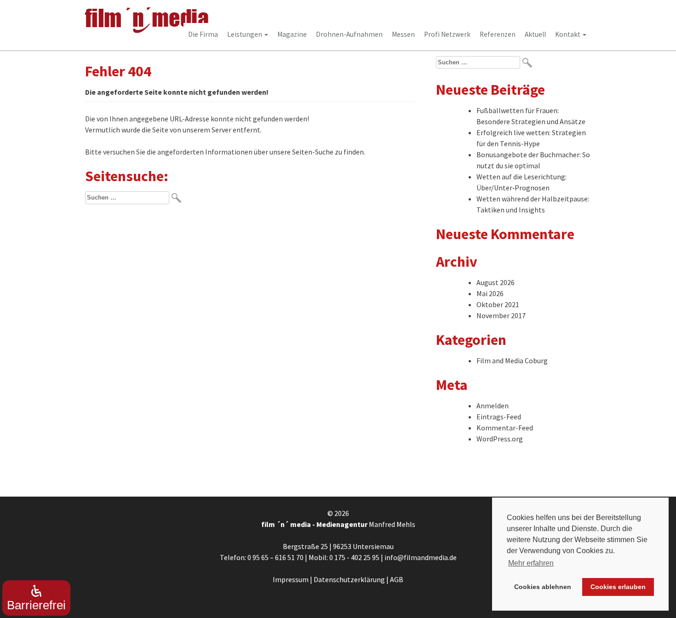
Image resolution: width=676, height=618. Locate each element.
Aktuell (535, 34)
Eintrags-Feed (498, 416)
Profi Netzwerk (447, 34)
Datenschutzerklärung (349, 579)
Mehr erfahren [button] (531, 563)
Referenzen (498, 34)
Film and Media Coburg (512, 360)
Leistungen (245, 34)
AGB (396, 579)
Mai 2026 (490, 293)
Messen (403, 34)
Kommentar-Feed (504, 427)
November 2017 (501, 315)
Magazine (292, 34)
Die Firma (203, 34)
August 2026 (495, 282)
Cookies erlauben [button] (618, 586)
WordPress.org (499, 438)
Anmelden (492, 405)
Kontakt (568, 34)
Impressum (291, 579)
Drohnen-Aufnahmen (349, 34)
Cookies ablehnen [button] (542, 586)
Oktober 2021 (497, 304)
